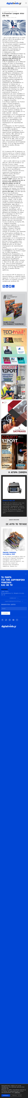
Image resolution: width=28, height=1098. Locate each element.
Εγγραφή (6, 613)
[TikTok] (6, 620)
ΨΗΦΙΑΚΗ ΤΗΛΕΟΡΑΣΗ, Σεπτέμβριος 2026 (9, 553)
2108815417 (12, 598)
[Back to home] (14, 3)
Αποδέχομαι (5, 1095)
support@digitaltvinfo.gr (13, 601)
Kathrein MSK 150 (9, 501)
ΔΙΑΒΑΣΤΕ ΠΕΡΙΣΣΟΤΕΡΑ (14, 520)
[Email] (17, 620)
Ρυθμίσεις (14, 1095)
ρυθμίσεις (17, 1092)
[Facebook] (2, 620)
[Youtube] (13, 620)
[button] (26, 3)
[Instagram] (9, 620)
